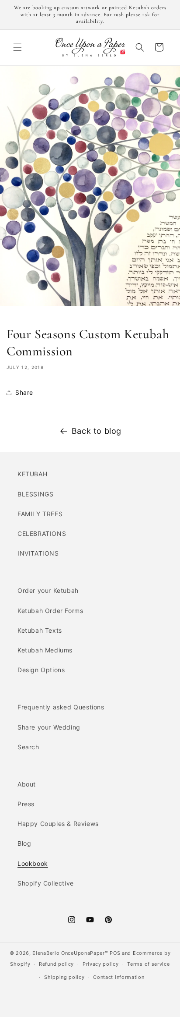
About (26, 784)
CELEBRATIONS (41, 533)
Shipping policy (64, 977)
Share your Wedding (48, 727)
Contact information (118, 977)
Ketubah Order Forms (50, 610)
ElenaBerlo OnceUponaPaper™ (70, 953)
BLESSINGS (35, 494)
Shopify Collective (45, 883)
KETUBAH (32, 474)
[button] (17, 47)
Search (28, 747)
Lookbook (32, 863)
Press (26, 804)
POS (115, 953)
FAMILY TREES (39, 513)
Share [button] (24, 392)
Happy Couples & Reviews (58, 823)
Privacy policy (101, 964)
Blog (24, 843)
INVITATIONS (38, 553)
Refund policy (56, 964)
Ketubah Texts (39, 630)
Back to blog (96, 431)
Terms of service (148, 964)
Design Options (41, 669)
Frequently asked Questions (60, 707)
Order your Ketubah (48, 590)
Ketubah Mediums (45, 650)
